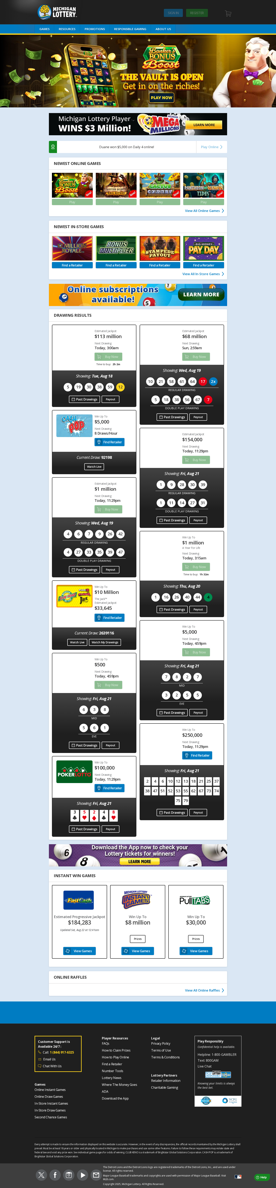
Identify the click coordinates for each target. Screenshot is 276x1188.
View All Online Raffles (202, 990)
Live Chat (205, 1066)
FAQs (105, 1044)
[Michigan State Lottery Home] (64, 12)
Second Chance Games (51, 1117)
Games (44, 29)
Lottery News (111, 1078)
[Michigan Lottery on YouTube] (82, 1175)
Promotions (95, 29)
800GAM (212, 1060)
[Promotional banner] (138, 71)
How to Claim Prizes (116, 1051)
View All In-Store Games (201, 274)
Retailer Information (165, 1081)
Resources (67, 29)
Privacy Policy (160, 1044)
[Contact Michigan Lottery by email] (96, 1175)
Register (197, 13)
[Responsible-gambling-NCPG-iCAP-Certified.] (206, 1101)
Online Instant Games (50, 1090)
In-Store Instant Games (51, 1104)
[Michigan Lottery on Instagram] (69, 1175)
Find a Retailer (112, 1064)
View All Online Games (202, 211)
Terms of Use (161, 1051)
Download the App (115, 1099)
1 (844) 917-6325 (62, 1052)
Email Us (49, 1059)
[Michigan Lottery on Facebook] (55, 1175)
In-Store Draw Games (50, 1110)
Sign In (173, 13)
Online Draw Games (49, 1097)
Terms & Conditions (165, 1057)
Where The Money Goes (119, 1085)
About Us (163, 29)
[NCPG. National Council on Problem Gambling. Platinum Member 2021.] (229, 1101)
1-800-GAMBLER (224, 1054)
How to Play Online (115, 1057)
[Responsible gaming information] (218, 1075)
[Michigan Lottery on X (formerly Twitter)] (41, 1175)
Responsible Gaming (130, 29)
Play (72, 202)
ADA (105, 1092)
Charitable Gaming (164, 1088)
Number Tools (112, 1071)
